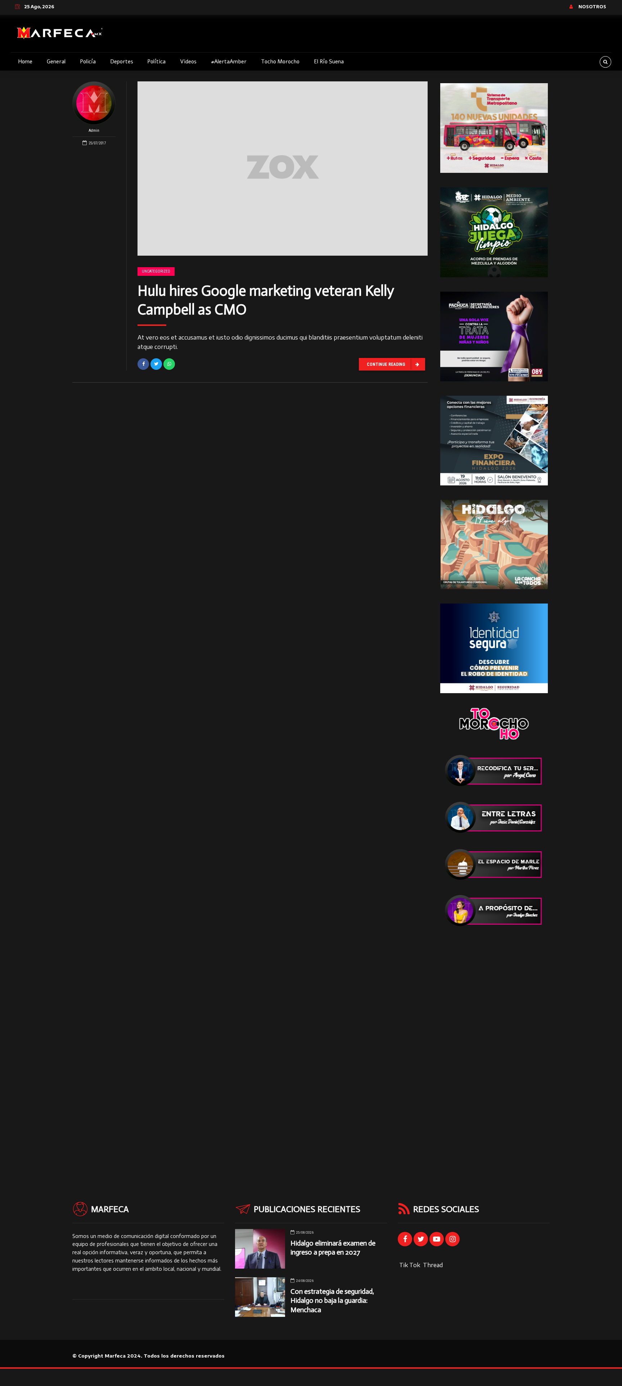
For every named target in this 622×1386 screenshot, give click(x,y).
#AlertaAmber (229, 61)
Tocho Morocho (280, 61)
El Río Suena (329, 61)
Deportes (121, 61)
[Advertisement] (494, 1049)
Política (156, 61)
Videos (188, 61)
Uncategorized (156, 271)
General (56, 61)
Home (25, 61)
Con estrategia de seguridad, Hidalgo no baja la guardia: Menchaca (332, 1300)
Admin (94, 130)
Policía (88, 61)
